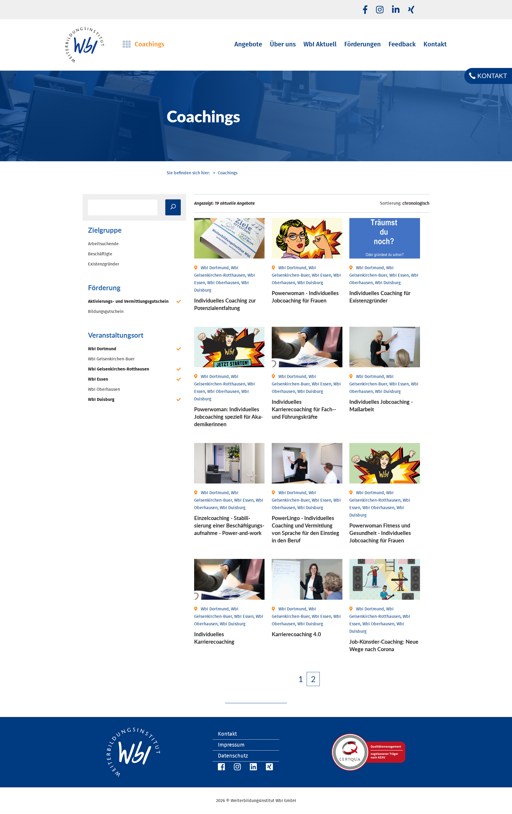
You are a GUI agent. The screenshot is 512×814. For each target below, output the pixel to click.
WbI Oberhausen (104, 389)
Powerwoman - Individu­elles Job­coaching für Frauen (305, 296)
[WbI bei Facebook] (221, 768)
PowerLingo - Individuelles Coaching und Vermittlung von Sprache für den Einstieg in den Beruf (305, 529)
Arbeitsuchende (103, 244)
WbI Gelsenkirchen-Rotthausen (118, 369)
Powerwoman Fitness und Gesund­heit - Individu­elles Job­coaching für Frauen (380, 533)
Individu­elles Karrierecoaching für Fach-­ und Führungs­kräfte (304, 409)
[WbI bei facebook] (365, 10)
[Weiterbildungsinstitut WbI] (188, 173)
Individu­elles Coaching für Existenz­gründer (379, 296)
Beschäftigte (100, 254)
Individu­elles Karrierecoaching (214, 637)
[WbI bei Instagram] (237, 768)
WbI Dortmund (102, 349)
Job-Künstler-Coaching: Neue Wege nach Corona (383, 645)
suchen (173, 207)
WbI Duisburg (101, 399)
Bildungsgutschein (105, 311)
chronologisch (415, 203)
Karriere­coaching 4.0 (296, 634)
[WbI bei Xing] (411, 10)
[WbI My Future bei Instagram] (380, 10)
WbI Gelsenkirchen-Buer (111, 359)
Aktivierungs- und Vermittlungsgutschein (128, 301)
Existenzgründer (103, 264)
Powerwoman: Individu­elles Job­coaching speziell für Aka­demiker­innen (228, 416)
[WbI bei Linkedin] (396, 10)
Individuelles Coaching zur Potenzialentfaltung (225, 304)
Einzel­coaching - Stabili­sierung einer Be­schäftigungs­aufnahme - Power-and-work (229, 525)
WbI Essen (98, 379)
